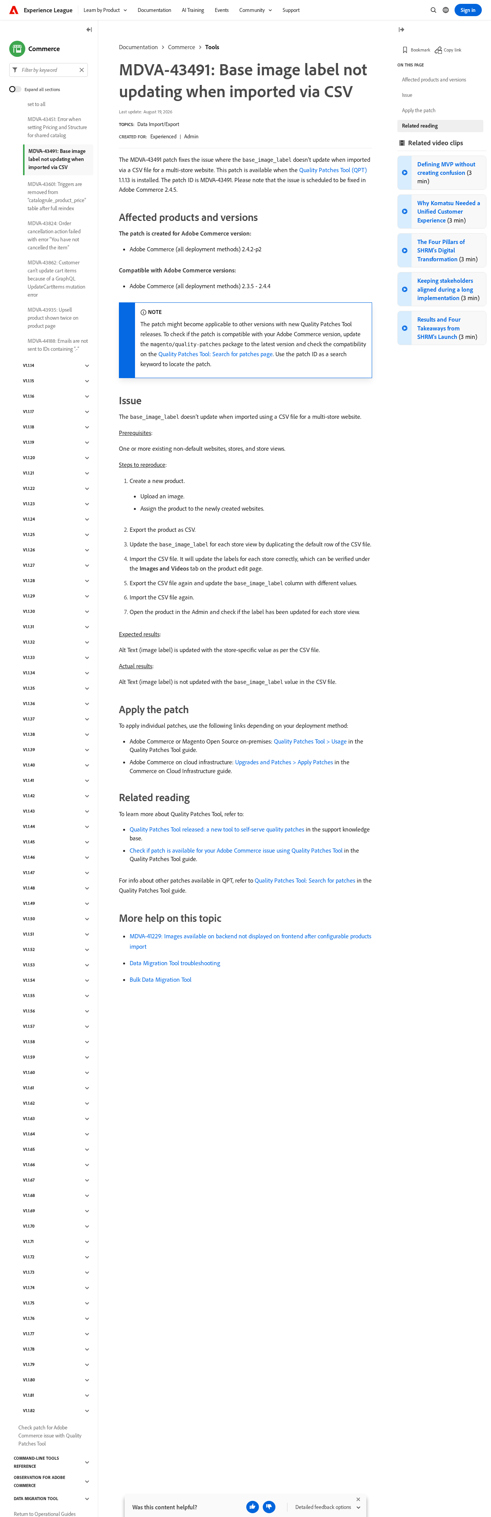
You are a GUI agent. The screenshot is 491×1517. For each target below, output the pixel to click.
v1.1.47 (29, 873)
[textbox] (48, 70)
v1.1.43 (29, 811)
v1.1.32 (29, 642)
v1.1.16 (28, 396)
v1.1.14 (28, 365)
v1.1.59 (29, 1057)
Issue (407, 94)
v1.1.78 (29, 1349)
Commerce (181, 47)
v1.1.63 (29, 1119)
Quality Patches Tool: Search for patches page (215, 354)
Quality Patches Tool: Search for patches (305, 880)
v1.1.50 (29, 919)
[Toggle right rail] (401, 30)
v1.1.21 (28, 473)
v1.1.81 (28, 1395)
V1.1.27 (29, 565)
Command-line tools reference (36, 1462)
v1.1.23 (29, 504)
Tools (212, 47)
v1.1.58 (29, 1042)
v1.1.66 (29, 1165)
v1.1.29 (29, 596)
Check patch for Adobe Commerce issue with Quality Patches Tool (49, 1435)
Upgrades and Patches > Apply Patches (284, 762)
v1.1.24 (29, 519)
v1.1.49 (29, 903)
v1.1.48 (29, 888)
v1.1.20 (29, 458)
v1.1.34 (29, 673)
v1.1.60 (29, 1073)
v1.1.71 (28, 1242)
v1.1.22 (29, 488)
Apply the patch (419, 110)
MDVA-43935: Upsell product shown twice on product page (53, 317)
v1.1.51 (28, 934)
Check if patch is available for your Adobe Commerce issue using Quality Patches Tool (236, 850)
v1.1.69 (29, 1211)
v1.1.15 (28, 381)
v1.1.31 (28, 627)
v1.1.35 (29, 688)
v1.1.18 (28, 427)
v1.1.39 (29, 750)
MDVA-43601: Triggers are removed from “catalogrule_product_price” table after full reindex (57, 196)
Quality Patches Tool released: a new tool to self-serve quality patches (217, 829)
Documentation (138, 47)
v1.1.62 (29, 1103)
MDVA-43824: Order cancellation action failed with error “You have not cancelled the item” (54, 235)
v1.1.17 (28, 412)
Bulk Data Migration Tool (160, 979)
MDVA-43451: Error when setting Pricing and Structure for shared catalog (57, 127)
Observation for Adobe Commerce (39, 1481)
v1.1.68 (29, 1195)
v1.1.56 (29, 1011)
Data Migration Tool (36, 1499)
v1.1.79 (29, 1365)
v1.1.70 (29, 1226)
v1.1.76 (29, 1318)
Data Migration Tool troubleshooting (175, 963)
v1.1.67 (29, 1180)
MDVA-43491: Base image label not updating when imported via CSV (57, 159)
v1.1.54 (29, 980)
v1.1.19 (28, 442)
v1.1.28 (29, 581)
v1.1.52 (29, 950)
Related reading (420, 125)
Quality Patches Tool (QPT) (333, 170)
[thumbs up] (252, 1507)
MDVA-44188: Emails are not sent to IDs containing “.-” (58, 344)
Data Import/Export (158, 124)
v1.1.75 (29, 1303)
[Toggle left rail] (89, 30)
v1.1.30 (29, 611)
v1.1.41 (28, 780)
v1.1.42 (29, 796)
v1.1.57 (29, 1026)
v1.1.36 (29, 704)
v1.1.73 (29, 1272)
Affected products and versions (434, 79)
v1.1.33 (29, 658)
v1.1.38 (29, 734)
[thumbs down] (269, 1507)
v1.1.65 (29, 1149)
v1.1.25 (29, 535)
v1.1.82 (29, 1411)
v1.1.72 (29, 1257)
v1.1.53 (29, 965)
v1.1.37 (29, 719)
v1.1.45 (29, 842)
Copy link (452, 50)
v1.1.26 (29, 550)
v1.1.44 (29, 827)
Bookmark (420, 50)
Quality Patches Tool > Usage (310, 741)
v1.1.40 (29, 765)
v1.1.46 (29, 857)
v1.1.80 (29, 1380)
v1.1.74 (29, 1288)
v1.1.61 (28, 1088)
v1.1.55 (29, 996)
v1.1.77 (28, 1334)
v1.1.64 (29, 1134)
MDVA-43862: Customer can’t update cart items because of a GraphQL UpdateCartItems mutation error (56, 278)
